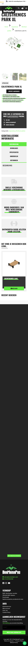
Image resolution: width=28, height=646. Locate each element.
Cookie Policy (6, 612)
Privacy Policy (19, 641)
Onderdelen (14, 156)
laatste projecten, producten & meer (13, 599)
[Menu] (26, 8)
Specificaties (14, 152)
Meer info (14, 288)
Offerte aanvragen (14, 91)
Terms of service (9, 641)
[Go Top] (25, 638)
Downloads (14, 148)
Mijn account (6, 608)
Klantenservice (7, 606)
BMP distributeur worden (10, 593)
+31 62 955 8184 (8, 579)
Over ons (5, 610)
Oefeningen (14, 160)
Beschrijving (14, 144)
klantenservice (12, 116)
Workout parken (20, 131)
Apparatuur (12, 131)
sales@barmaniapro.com (11, 577)
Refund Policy (14, 642)
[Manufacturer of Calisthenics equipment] (8, 9)
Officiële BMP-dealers (9, 595)
